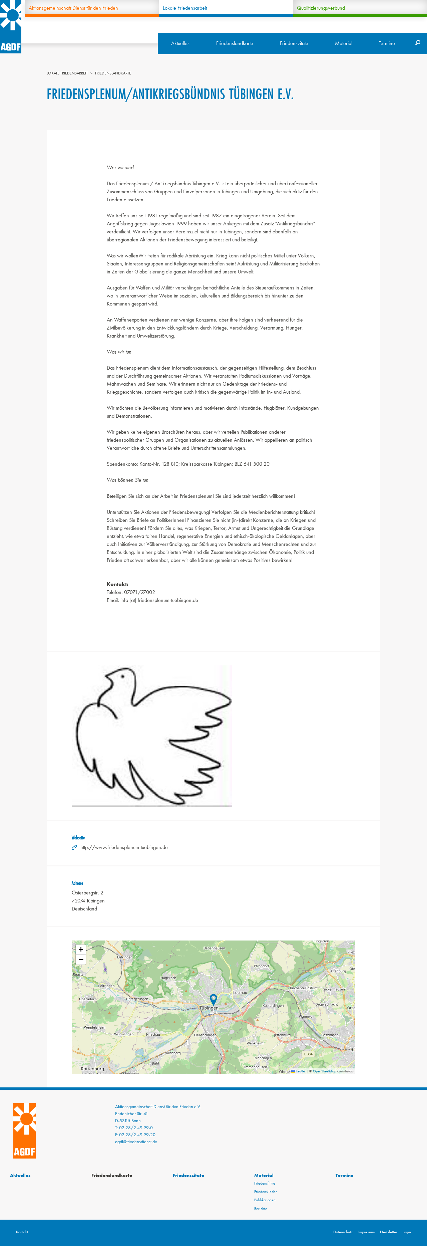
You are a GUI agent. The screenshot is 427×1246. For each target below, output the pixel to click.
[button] (213, 1001)
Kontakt (22, 1232)
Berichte (260, 1208)
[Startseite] (10, 26)
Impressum (366, 1232)
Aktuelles (180, 43)
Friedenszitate (294, 43)
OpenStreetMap (324, 1071)
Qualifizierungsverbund (321, 7)
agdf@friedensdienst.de (136, 1141)
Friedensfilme (264, 1183)
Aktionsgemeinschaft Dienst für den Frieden (73, 7)
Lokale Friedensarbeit (185, 7)
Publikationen (265, 1200)
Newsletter (388, 1232)
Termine (387, 43)
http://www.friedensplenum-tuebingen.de (124, 847)
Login (407, 1232)
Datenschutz (343, 1232)
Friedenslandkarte (234, 43)
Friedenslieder (265, 1191)
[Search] (417, 43)
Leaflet (300, 1071)
